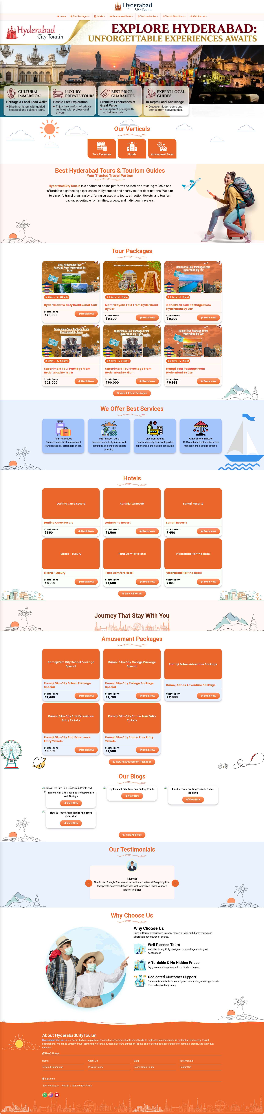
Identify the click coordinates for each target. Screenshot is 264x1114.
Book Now (87, 313)
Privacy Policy (95, 1067)
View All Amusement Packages (133, 761)
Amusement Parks (122, 16)
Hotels (100, 16)
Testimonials (186, 1060)
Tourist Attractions (174, 16)
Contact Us (185, 1067)
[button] (4, 66)
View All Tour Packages (133, 393)
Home (62, 16)
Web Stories (198, 16)
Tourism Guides (148, 16)
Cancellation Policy (144, 1067)
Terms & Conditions (52, 1067)
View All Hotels (133, 593)
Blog (136, 1060)
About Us (93, 1060)
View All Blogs (133, 834)
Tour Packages (80, 16)
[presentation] (88, 883)
